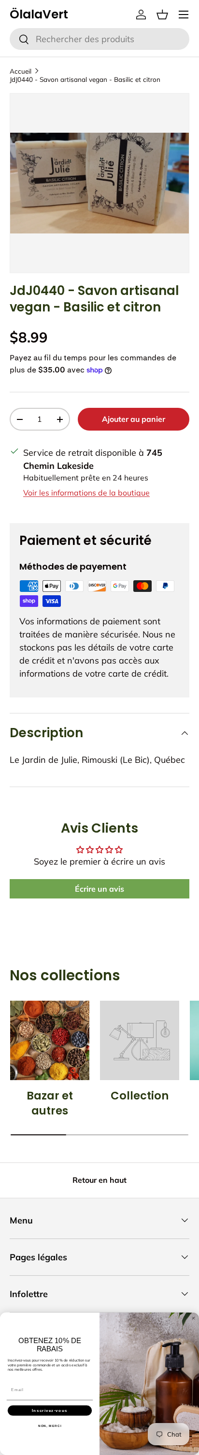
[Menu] (183, 14)
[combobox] (99, 39)
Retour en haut (99, 1180)
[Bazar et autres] (49, 1040)
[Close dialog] (193, 1318)
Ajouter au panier (133, 419)
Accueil (20, 71)
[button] (162, 14)
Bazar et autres (50, 1103)
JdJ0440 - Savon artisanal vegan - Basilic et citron (85, 79)
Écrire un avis (99, 889)
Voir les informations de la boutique (86, 492)
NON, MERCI (50, 1425)
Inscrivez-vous (49, 1410)
